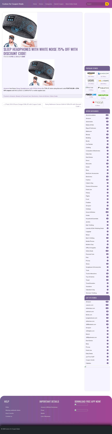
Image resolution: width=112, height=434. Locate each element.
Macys (97, 235)
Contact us (9, 416)
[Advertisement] (97, 39)
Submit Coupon (59, 4)
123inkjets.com (97, 331)
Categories (48, 4)
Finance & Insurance (97, 186)
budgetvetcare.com (97, 318)
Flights (97, 196)
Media (43, 413)
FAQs (7, 407)
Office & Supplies (97, 247)
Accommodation (97, 115)
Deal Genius (97, 157)
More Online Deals (71, 4)
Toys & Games (97, 277)
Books (97, 141)
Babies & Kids (97, 125)
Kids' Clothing (97, 225)
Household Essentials (97, 218)
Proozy (97, 260)
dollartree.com (97, 321)
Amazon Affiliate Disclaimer (49, 407)
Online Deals (54, 96)
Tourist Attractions (97, 273)
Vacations (97, 286)
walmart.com (97, 311)
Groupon (97, 205)
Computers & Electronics (97, 151)
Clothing (97, 147)
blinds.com (97, 315)
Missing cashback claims (13, 410)
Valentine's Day (97, 290)
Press (42, 410)
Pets (97, 257)
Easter (97, 167)
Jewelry (97, 222)
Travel (97, 280)
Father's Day (97, 183)
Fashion (97, 180)
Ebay (97, 170)
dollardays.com (97, 308)
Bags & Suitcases (97, 128)
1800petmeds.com (97, 337)
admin (23, 57)
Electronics (34, 96)
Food (97, 199)
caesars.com (97, 305)
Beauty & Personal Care (23, 96)
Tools (97, 270)
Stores (41, 4)
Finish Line (97, 189)
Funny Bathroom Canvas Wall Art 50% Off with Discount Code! (63, 105)
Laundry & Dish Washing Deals (97, 228)
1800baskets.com (97, 324)
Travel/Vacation (97, 283)
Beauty (97, 134)
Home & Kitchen (44, 96)
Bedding (97, 138)
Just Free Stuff (97, 357)
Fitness (97, 193)
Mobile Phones (97, 241)
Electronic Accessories (97, 173)
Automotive (97, 121)
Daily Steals (97, 353)
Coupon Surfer (97, 360)
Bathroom (97, 131)
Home (35, 4)
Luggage (97, 231)
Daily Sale (97, 154)
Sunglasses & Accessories (97, 267)
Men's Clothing (97, 238)
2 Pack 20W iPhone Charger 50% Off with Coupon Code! (23, 104)
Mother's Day (97, 244)
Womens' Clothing (97, 293)
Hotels (97, 215)
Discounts (97, 163)
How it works (10, 413)
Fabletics (97, 363)
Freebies (97, 202)
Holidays (97, 209)
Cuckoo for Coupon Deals (12, 4)
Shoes (97, 264)
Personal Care (97, 254)
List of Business (45, 416)
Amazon (12, 96)
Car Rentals (97, 144)
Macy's (97, 334)
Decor (97, 160)
